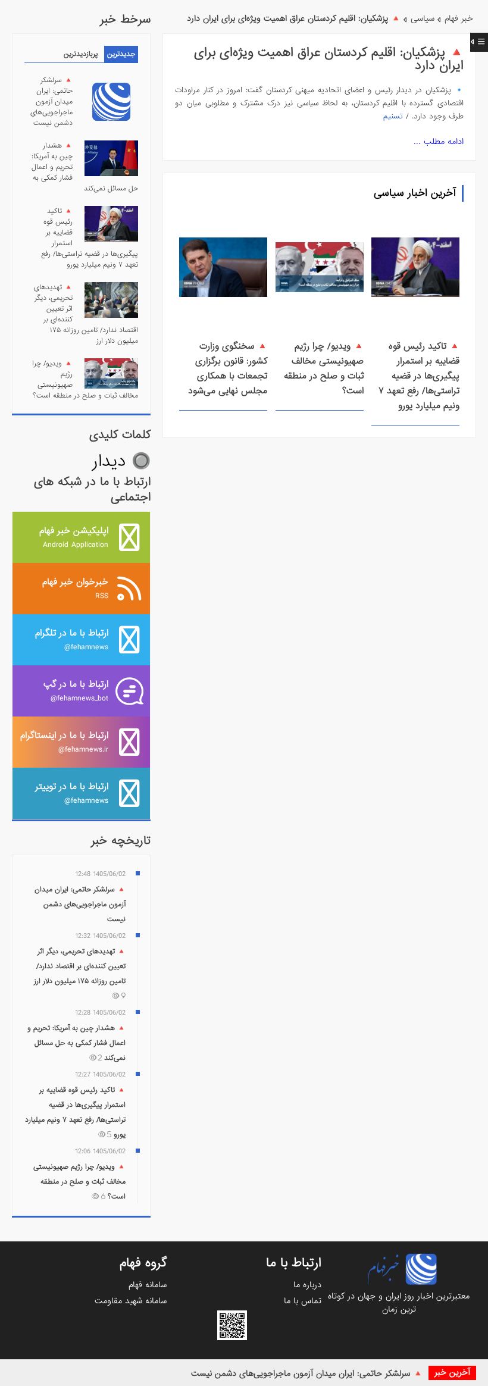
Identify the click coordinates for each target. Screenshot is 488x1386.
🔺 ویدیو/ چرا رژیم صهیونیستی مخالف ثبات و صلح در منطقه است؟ (324, 368)
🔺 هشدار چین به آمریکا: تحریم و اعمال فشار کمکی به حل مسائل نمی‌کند (76, 1043)
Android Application (73, 537)
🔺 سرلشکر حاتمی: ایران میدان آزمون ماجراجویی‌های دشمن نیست (307, 1373)
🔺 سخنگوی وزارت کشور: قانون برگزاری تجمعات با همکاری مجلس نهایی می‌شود (227, 368)
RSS (75, 588)
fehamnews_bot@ (75, 690)
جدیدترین (121, 54)
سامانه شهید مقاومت (131, 1300)
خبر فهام (459, 18)
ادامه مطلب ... (439, 141)
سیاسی (422, 18)
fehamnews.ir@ (64, 741)
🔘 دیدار (121, 461)
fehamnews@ (71, 639)
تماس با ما (302, 1300)
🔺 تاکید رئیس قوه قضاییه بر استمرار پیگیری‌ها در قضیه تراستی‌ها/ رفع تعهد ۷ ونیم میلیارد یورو (418, 376)
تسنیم (393, 116)
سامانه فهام (148, 1284)
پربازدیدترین (81, 54)
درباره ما (307, 1284)
